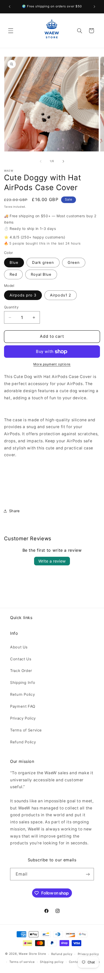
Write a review (52, 561)
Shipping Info (22, 682)
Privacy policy (88, 954)
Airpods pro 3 (23, 295)
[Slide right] (63, 161)
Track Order (21, 670)
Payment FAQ (22, 706)
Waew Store (28, 954)
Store (42, 954)
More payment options (52, 364)
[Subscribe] (88, 874)
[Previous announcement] (9, 6)
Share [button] (14, 511)
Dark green (43, 262)
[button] (10, 30)
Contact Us (20, 659)
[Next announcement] (94, 6)
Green (74, 262)
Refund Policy (23, 742)
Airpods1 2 (60, 295)
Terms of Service (26, 730)
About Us (19, 647)
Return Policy (22, 694)
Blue (14, 262)
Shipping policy (52, 962)
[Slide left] (40, 161)
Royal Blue (41, 274)
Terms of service (22, 962)
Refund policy (61, 954)
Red (13, 274)
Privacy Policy (23, 718)
